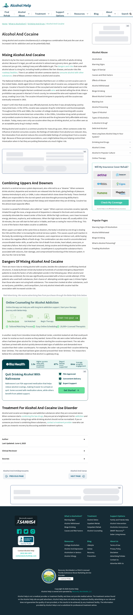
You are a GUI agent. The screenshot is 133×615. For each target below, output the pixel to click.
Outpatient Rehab (94, 533)
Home (4, 23)
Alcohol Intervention (118, 530)
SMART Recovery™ (117, 537)
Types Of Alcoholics (100, 124)
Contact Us (114, 566)
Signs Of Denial (98, 76)
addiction (79, 417)
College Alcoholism (71, 551)
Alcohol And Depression (73, 555)
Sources (5, 459)
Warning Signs (98, 70)
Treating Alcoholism (100, 254)
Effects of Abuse (99, 86)
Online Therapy (99, 164)
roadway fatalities (10, 72)
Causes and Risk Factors (102, 81)
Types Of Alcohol (99, 118)
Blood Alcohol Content (102, 102)
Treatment (92, 522)
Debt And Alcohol (99, 134)
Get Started (69, 391)
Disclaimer (114, 559)
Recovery (90, 559)
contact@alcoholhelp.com (26, 562)
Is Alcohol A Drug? (100, 129)
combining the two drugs (32, 417)
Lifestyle (90, 551)
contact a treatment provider (59, 423)
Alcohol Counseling (94, 537)
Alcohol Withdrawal (100, 238)
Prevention (91, 562)
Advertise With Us (117, 570)
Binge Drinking (98, 97)
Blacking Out (97, 108)
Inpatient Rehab (93, 530)
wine (53, 90)
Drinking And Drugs (36, 23)
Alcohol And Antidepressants (16, 471)
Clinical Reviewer (9, 451)
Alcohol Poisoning (100, 113)
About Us (114, 547)
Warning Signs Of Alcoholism (104, 233)
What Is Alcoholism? (17, 23)
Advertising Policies (117, 562)
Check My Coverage (111, 208)
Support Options (117, 522)
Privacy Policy (115, 555)
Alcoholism (97, 65)
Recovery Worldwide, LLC (82, 598)
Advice (89, 555)
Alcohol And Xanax (79, 471)
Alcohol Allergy (70, 562)
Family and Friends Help (119, 526)
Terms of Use (115, 551)
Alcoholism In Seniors (72, 559)
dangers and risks (65, 66)
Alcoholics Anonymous (119, 533)
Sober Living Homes (117, 541)
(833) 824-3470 (26, 560)
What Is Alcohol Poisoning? (103, 249)
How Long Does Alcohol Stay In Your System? (107, 141)
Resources (69, 547)
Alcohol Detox (92, 526)
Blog (89, 547)
